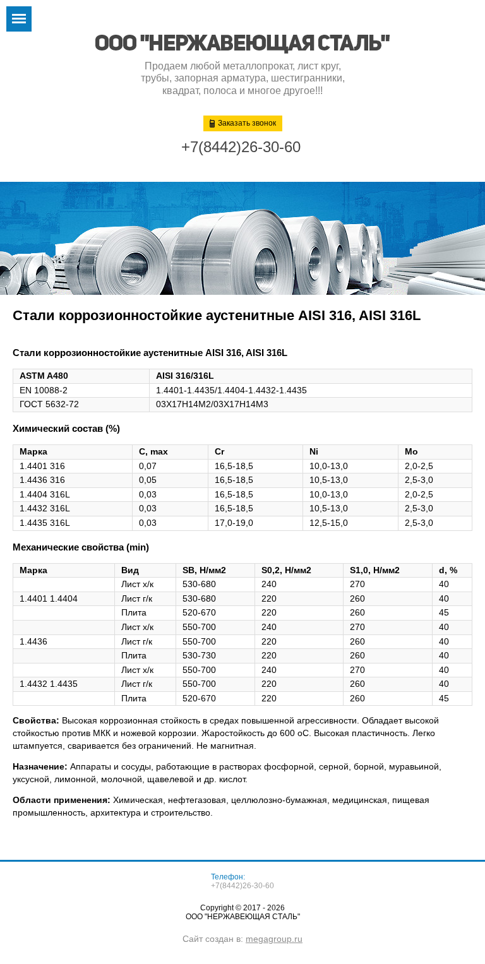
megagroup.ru (274, 939)
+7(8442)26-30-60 (241, 146)
